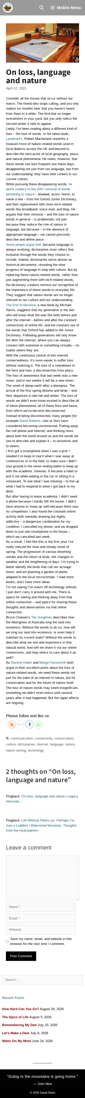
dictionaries (26, 744)
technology (36, 750)
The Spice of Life (15, 1017)
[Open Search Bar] (41, 7)
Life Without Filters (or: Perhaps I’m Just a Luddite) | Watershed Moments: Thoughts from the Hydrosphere (41, 825)
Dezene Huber (21, 662)
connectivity (43, 738)
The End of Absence (21, 305)
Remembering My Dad (19, 1025)
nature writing (16, 750)
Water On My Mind (16, 1041)
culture (11, 744)
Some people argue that (23, 245)
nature (70, 744)
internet (42, 744)
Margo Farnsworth (52, 662)
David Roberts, (30, 421)
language (56, 744)
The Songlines (41, 617)
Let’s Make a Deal (15, 1033)
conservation (63, 738)
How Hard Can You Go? (20, 1009)
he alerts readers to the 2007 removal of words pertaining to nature (39, 189)
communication (21, 738)
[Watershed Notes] (7, 7)
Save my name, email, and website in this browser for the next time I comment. (41, 941)
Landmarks (14, 139)
